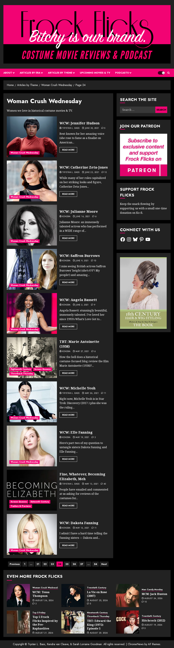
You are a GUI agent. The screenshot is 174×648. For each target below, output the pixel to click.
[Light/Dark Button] (161, 73)
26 (74, 564)
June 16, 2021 (83, 216)
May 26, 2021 (92, 393)
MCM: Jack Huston (154, 594)
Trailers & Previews (21, 506)
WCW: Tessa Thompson (40, 594)
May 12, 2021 (82, 528)
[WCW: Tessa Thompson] (18, 595)
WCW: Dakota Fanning (78, 523)
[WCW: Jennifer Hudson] (32, 136)
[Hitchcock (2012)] (127, 622)
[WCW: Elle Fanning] (32, 446)
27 (81, 564)
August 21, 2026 (44, 633)
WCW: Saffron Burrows (79, 255)
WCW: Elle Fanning (76, 432)
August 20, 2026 (99, 633)
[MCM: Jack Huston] (127, 595)
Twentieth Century (96, 587)
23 (52, 564)
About (7, 72)
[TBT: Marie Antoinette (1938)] (32, 357)
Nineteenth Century (97, 612)
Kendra (66, 216)
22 (45, 564)
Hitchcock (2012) (153, 620)
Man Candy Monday (152, 589)
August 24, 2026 (153, 598)
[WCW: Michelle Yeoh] (32, 401)
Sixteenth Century (40, 501)
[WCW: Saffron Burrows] (32, 269)
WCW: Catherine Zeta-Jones (83, 167)
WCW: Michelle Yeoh (77, 388)
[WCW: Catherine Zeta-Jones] (32, 181)
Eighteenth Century (21, 369)
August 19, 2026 (153, 625)
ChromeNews (136, 644)
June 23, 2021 (92, 172)
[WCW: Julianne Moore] (32, 225)
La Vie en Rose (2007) (97, 594)
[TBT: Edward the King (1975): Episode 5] (72, 622)
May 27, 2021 (82, 351)
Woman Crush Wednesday (24, 152)
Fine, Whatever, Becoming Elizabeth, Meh (82, 476)
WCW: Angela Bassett (78, 299)
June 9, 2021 (82, 260)
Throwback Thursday (22, 373)
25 (66, 564)
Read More (68, 149)
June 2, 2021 (82, 305)
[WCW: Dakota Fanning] (32, 534)
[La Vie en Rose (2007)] (72, 595)
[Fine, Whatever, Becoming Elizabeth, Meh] (32, 490)
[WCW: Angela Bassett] (32, 313)
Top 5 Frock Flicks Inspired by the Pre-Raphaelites (45, 622)
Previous (15, 564)
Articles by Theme (60, 72)
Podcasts (122, 72)
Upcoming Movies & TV (95, 72)
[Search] (168, 72)
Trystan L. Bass (71, 128)
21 (38, 564)
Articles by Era (30, 72)
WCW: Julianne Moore (78, 211)
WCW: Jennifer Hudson (79, 123)
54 (95, 564)
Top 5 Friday (38, 612)
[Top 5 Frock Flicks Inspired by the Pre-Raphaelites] (18, 622)
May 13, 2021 (91, 484)
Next (104, 564)
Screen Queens (42, 369)
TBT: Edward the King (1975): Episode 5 (99, 624)
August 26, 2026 (44, 600)
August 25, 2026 (99, 600)
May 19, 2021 (82, 437)
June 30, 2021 (92, 128)
